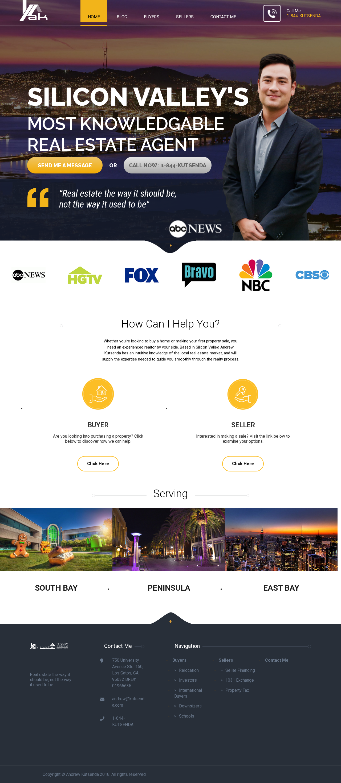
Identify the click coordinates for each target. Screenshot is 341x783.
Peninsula (169, 588)
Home (94, 16)
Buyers (151, 16)
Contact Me (223, 16)
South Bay (56, 588)
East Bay (281, 588)
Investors (188, 680)
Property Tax (237, 690)
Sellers (185, 16)
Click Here (98, 463)
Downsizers (190, 706)
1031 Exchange (239, 680)
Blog (122, 16)
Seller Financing (240, 670)
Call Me (304, 13)
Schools (186, 716)
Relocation (189, 670)
